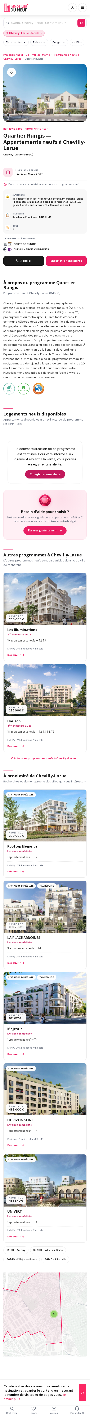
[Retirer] (41, 33)
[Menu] (82, 7)
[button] (54, 1314)
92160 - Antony (15, 1250)
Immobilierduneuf (16, 8)
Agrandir (75, 1278)
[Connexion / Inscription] (72, 7)
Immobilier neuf (13, 55)
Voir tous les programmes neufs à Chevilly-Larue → (45, 758)
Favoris (33, 1413)
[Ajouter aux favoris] (11, 72)
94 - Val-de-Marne (38, 55)
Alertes (54, 1413)
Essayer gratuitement (43, 530)
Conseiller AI (77, 1413)
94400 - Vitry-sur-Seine (48, 1250)
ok (82, 1392)
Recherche (11, 1413)
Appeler (26, 261)
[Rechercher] (81, 23)
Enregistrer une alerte (66, 261)
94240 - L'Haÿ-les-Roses (21, 1259)
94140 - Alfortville (55, 1259)
